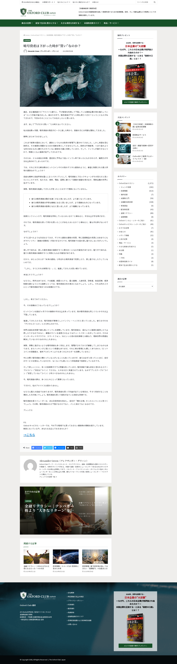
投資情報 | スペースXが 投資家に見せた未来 (66, 567)
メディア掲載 (124, 235)
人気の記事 (123, 239)
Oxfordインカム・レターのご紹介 (131, 220)
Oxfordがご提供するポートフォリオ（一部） (143, 157)
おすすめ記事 (124, 228)
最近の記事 (26, 23)
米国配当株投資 (127, 202)
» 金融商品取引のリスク (75, 616)
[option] (66, 511)
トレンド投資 (126, 187)
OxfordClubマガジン (38, 35)
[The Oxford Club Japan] (38, 12)
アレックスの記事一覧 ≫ (48, 477)
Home (27, 35)
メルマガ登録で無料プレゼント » (135, 102)
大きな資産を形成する (70, 23)
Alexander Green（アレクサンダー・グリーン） (43, 51)
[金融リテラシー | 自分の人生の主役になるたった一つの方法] (36, 556)
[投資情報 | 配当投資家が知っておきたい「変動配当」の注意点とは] (95, 556)
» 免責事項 (70, 612)
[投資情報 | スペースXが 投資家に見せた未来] (66, 556)
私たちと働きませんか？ (81, 2)
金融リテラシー (127, 213)
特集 (120, 254)
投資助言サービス (139, 135)
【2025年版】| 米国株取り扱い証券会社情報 (143, 125)
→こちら (29, 435)
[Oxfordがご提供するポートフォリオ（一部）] (124, 159)
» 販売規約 (70, 608)
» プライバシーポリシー (75, 600)
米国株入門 (125, 198)
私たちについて (63, 2)
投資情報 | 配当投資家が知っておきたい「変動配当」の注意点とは (95, 567)
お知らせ (95, 2)
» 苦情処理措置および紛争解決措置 (79, 620)
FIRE (123, 257)
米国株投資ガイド (91, 23)
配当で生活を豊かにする (46, 23)
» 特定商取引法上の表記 (75, 596)
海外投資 (124, 194)
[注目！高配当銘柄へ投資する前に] (124, 148)
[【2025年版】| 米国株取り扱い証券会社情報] (124, 127)
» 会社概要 (70, 592)
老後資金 (124, 205)
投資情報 (50, 35)
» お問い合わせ (72, 624)
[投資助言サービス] (124, 138)
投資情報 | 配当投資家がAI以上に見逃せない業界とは (49, 508)
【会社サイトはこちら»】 (42, 612)
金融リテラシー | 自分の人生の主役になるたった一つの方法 (36, 567)
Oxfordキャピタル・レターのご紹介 (132, 224)
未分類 (121, 250)
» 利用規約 (70, 604)
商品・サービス (110, 23)
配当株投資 (125, 209)
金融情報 (124, 217)
